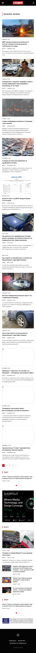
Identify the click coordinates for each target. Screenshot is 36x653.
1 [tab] (15, 485)
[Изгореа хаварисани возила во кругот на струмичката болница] (18, 282)
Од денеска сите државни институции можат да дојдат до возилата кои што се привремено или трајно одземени (17, 238)
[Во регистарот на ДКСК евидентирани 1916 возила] (18, 185)
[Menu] (3, 3)
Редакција (12, 640)
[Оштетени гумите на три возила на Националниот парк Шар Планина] (18, 319)
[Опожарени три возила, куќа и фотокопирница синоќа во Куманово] (18, 395)
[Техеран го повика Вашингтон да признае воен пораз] (18, 539)
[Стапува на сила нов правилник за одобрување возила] (18, 147)
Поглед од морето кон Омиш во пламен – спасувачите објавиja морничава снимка (22, 589)
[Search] (33, 3)
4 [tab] (20, 485)
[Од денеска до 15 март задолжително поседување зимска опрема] (18, 434)
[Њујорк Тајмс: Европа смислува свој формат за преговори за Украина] (6, 580)
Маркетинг (21, 640)
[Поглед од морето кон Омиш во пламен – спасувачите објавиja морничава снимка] (6, 590)
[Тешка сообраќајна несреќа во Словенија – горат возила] (18, 108)
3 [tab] (18, 485)
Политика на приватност (18, 643)
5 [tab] (21, 485)
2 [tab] (16, 485)
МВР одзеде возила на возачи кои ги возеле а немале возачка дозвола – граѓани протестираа (15, 44)
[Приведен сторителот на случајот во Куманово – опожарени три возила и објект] (18, 357)
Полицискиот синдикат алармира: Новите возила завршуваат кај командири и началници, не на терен (17, 84)
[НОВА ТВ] (17, 3)
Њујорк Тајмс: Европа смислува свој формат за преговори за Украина (22, 579)
